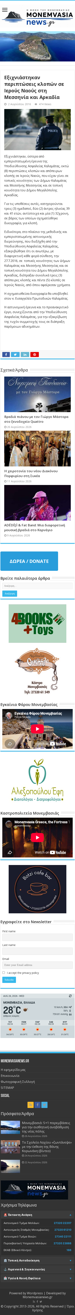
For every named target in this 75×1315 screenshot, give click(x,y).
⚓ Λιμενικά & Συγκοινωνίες (24, 1269)
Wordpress (35, 1293)
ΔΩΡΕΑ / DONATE (29, 561)
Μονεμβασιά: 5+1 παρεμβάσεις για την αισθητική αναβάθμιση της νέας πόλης (46, 1127)
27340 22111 (63, 1236)
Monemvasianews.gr (37, 1297)
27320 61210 (62, 1229)
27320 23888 (62, 1243)
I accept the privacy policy (22, 973)
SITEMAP (7, 1088)
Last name (9, 945)
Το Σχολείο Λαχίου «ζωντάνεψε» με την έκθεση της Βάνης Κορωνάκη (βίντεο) (47, 1146)
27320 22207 (62, 1223)
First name (9, 931)
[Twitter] (44, 1105)
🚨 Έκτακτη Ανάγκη (18, 1215)
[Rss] (31, 1105)
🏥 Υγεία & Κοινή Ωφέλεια (22, 1278)
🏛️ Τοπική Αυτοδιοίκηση (21, 1260)
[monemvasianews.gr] (37, 15)
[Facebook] (37, 1105)
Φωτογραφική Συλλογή (18, 1082)
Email (5, 959)
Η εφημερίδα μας (13, 1070)
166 (69, 1250)
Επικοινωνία (10, 1076)
